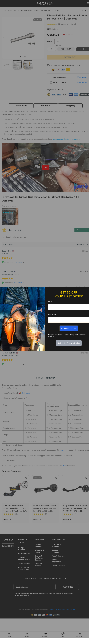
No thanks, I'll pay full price (69, 343)
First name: (52, 315)
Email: (50, 302)
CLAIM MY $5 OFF (68, 328)
